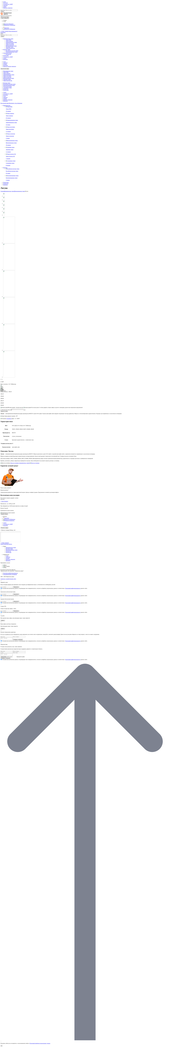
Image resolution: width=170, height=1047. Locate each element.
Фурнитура (8, 54)
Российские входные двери (12, 50)
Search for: (3, 10)
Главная (2, 191)
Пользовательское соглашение (10, 574)
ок (1, 1045)
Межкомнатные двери (8, 38)
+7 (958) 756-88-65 (5, 31)
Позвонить (3, 32)
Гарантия (5, 5)
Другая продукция (7, 53)
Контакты (5, 59)
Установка (9, 418)
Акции (4, 6)
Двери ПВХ (8, 40)
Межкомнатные (6, 105)
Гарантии (5, 62)
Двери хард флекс (10, 43)
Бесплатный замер (5, 68)
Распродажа (6, 55)
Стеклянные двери (7, 87)
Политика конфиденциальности (10, 573)
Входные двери (6, 49)
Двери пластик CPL (10, 48)
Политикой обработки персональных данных (40, 1043)
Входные (5, 167)
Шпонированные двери (11, 45)
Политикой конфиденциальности (72, 588)
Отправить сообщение (17, 639)
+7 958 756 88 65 (4, 501)
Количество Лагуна (6, 409)
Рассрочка (5, 2)
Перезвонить (16, 586)
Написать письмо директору (9, 66)
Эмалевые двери (9, 47)
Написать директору (7, 7)
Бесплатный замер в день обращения (5, 18)
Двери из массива (10, 44)
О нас (4, 1)
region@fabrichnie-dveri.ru (6, 544)
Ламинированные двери (11, 42)
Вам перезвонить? (13, 31)
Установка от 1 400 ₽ (8, 4)
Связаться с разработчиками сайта (8, 578)
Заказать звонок (4, 514)
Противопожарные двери (11, 51)
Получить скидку (4, 527)
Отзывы (5, 64)
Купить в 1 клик (4, 411)
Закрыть (2, 620)
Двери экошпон (9, 41)
